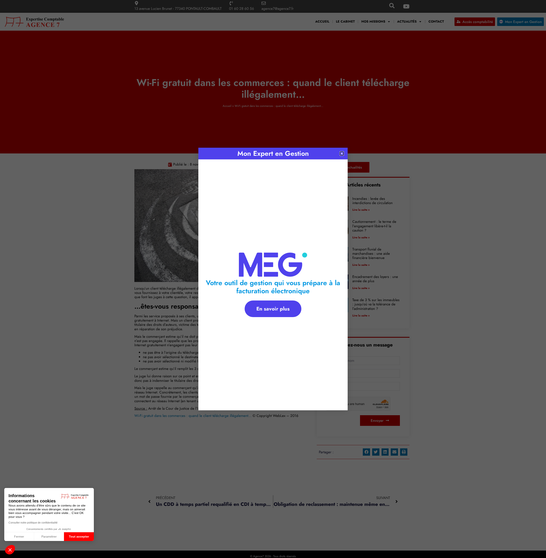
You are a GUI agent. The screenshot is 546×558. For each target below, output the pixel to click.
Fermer (19, 536)
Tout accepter (79, 536)
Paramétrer (49, 536)
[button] (10, 550)
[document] (273, 279)
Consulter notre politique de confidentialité (33, 522)
